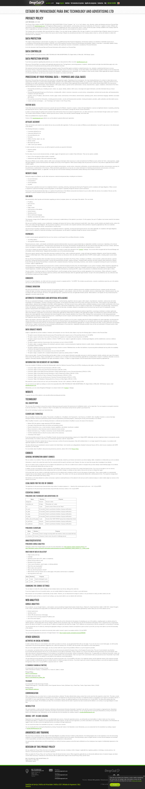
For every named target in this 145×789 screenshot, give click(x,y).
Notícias (67, 3)
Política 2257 (58, 784)
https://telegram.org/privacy (32, 689)
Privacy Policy (75, 448)
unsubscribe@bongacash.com (87, 712)
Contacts (81, 249)
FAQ (105, 3)
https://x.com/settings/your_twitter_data (35, 677)
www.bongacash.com (40, 26)
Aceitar (115, 784)
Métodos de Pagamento (69, 784)
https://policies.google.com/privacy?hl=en (74, 546)
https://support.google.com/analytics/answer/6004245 (72, 632)
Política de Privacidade (46, 784)
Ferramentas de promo (77, 3)
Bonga (60, 3)
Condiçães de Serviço (32, 784)
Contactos (100, 3)
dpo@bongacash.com (82, 62)
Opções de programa (90, 3)
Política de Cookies (137, 781)
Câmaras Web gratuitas (94, 779)
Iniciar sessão (111, 3)
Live (50, 3)
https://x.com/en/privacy (31, 673)
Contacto (28, 786)
